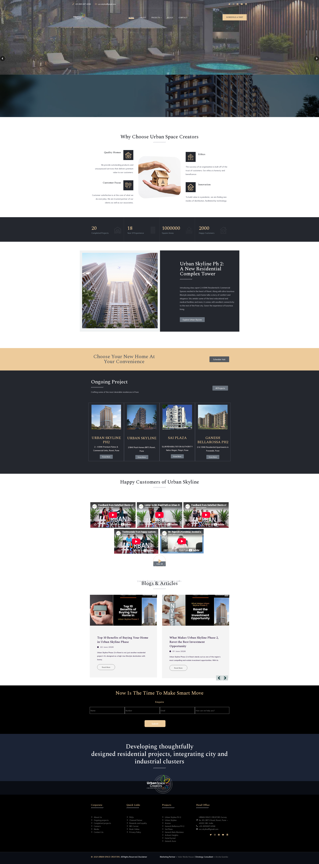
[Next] (156, 291)
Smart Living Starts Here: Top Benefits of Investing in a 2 (123, 639)
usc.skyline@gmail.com (107, 4)
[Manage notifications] (313, 859)
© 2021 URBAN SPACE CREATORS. (105, 856)
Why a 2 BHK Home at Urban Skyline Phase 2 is (194, 639)
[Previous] (84, 291)
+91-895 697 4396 (83, 4)
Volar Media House (186, 856)
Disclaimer (142, 856)
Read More (106, 664)
